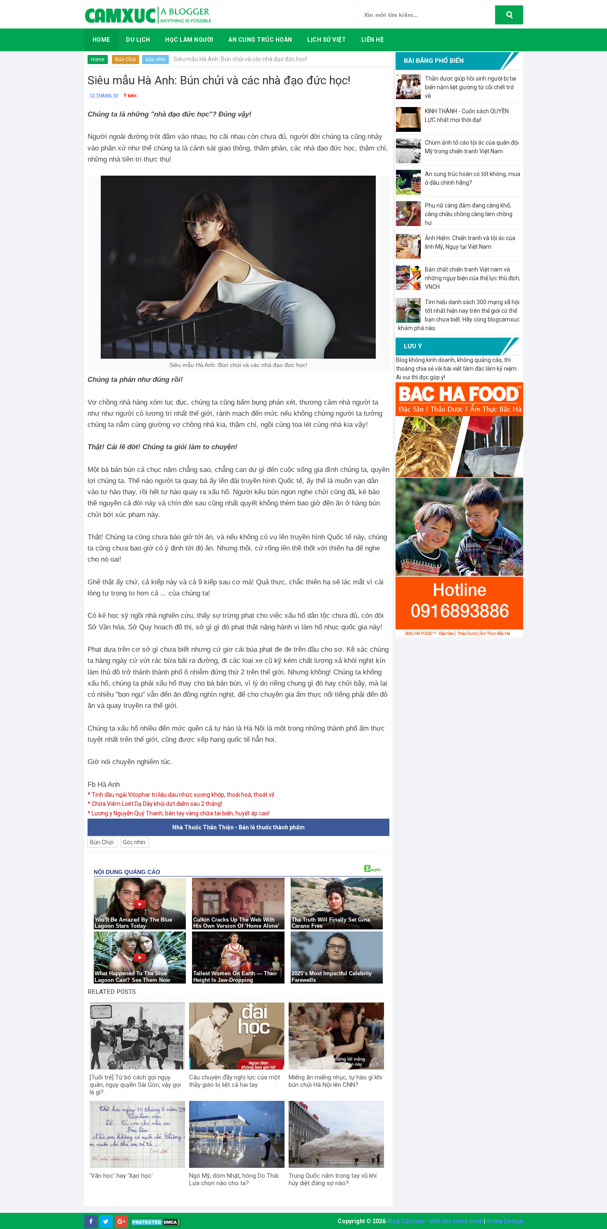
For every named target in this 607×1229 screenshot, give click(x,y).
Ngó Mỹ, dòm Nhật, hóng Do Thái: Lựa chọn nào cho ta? (234, 1179)
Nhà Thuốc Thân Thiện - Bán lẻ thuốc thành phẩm (238, 827)
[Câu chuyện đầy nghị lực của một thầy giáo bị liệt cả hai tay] (237, 1036)
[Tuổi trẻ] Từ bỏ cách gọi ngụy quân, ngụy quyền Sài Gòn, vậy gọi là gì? (135, 1085)
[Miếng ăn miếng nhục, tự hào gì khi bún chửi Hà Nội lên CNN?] (336, 1036)
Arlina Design (504, 1221)
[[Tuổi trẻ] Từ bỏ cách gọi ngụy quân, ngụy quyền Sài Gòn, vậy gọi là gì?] (137, 1036)
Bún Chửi (125, 59)
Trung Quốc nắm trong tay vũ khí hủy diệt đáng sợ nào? (333, 1179)
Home (97, 59)
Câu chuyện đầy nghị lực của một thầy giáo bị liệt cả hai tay (234, 1081)
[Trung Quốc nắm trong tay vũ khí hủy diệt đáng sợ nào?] (336, 1134)
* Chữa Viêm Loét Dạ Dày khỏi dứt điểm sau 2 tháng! (155, 803)
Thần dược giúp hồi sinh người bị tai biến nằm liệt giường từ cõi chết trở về (470, 87)
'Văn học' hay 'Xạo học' (121, 1175)
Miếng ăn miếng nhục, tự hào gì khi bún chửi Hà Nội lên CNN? (335, 1081)
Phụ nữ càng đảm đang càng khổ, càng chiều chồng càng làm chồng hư (468, 214)
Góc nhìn (155, 59)
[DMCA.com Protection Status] (155, 1222)
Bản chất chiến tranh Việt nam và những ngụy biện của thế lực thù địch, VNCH (472, 278)
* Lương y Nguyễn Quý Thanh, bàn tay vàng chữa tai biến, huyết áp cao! (179, 813)
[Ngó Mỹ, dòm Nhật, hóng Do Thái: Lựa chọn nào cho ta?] (237, 1134)
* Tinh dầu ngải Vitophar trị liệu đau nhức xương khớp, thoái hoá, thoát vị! (181, 794)
